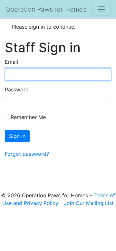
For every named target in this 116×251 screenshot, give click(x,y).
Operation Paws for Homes (45, 9)
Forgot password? (27, 154)
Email (11, 62)
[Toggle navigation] (101, 9)
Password (17, 89)
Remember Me (27, 117)
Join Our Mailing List (89, 203)
